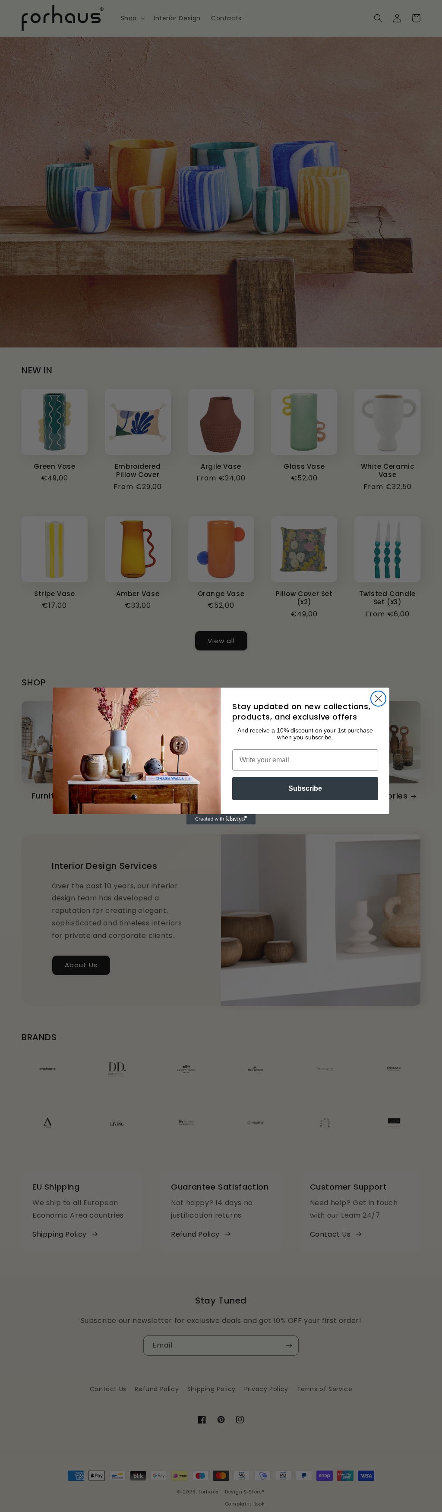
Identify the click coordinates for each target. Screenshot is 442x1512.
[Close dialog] (378, 698)
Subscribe (305, 788)
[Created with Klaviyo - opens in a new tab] (221, 819)
